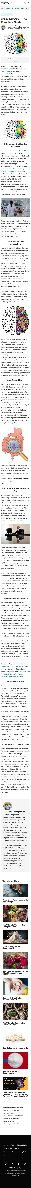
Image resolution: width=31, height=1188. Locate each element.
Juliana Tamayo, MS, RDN (21, 27)
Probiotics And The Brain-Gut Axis (13, 1115)
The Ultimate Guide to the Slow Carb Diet (14, 1024)
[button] (25, 3)
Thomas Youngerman (16, 26)
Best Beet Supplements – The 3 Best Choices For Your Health (15, 973)
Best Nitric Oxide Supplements (10, 1072)
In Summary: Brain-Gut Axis (11, 1123)
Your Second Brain (8, 1113)
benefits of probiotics (11, 641)
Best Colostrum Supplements (15, 1048)
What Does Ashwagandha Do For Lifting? (15, 901)
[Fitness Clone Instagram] (25, 1164)
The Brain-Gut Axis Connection (12, 1110)
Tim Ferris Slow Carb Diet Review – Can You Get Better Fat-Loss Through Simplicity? (15, 1094)
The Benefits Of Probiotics (11, 1118)
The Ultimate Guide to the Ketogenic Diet (14, 926)
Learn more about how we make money (19, 60)
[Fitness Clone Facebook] (12, 1164)
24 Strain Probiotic (15, 674)
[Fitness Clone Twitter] (5, 1164)
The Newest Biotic (8, 1121)
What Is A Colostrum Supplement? (11, 947)
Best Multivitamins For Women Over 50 (12, 999)
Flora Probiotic (17, 677)
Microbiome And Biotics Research (13, 1107)
